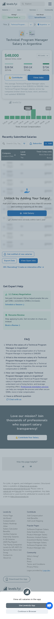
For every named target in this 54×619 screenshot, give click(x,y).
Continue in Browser (27, 611)
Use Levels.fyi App (27, 605)
